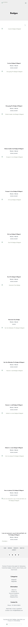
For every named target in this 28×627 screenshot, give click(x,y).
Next (6, 541)
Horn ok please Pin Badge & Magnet (14, 490)
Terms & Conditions (14, 593)
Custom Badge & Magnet (14, 63)
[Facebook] (9, 555)
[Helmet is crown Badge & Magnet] (14, 428)
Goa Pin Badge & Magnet (14, 276)
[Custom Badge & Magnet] (14, 44)
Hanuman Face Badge (14, 319)
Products (16, 548)
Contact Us (14, 591)
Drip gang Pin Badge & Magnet (14, 106)
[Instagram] (12, 555)
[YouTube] (15, 555)
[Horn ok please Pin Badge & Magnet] (14, 471)
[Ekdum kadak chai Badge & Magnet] (14, 129)
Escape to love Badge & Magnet (14, 191)
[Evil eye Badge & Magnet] (14, 215)
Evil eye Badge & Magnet (14, 234)
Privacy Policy (14, 595)
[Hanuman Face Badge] (14, 300)
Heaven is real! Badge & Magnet (14, 405)
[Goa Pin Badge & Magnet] (14, 258)
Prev (3, 541)
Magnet (16, 67)
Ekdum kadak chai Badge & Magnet (14, 148)
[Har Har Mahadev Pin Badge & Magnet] (14, 343)
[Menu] (25, 3)
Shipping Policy (14, 597)
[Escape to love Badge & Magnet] (14, 172)
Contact (14, 549)
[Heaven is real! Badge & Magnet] (14, 386)
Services (10, 548)
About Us (22, 548)
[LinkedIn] (19, 555)
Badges (12, 67)
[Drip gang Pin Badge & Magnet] (14, 87)
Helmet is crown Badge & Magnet (14, 447)
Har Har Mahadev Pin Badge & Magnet (14, 362)
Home (5, 548)
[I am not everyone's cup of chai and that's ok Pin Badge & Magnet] (14, 514)
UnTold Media (16, 620)
